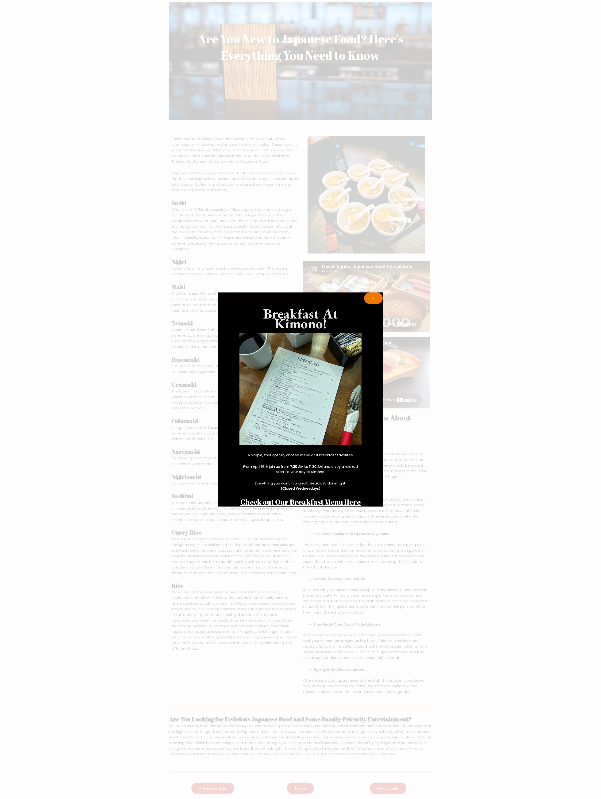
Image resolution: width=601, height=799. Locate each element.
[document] (300, 399)
